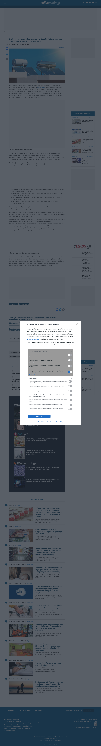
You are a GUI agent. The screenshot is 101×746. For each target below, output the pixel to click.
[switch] (70, 355)
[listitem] (50, 351)
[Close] (77, 324)
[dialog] (50, 373)
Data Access (50, 421)
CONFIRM (39, 416)
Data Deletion (41, 421)
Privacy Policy (59, 421)
